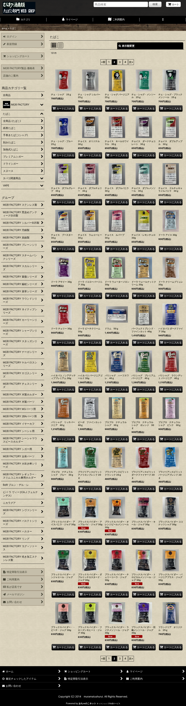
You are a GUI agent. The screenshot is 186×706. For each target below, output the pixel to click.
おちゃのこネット (87, 703)
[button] (163, 20)
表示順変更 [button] (128, 45)
